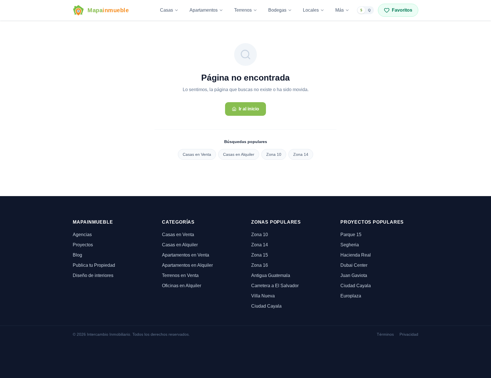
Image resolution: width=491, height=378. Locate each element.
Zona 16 (259, 265)
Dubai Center (353, 265)
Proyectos (83, 244)
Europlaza (350, 295)
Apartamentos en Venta (185, 255)
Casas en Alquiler (238, 154)
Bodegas (277, 10)
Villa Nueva (263, 295)
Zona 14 (300, 154)
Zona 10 (273, 154)
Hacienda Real (355, 255)
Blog (77, 255)
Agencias (82, 234)
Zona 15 (259, 255)
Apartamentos (204, 10)
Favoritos (402, 10)
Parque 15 (350, 234)
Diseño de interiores (93, 275)
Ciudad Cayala (266, 306)
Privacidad (409, 334)
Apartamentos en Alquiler (187, 265)
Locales (311, 10)
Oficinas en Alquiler (181, 285)
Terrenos (243, 10)
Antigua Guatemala (270, 275)
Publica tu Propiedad (94, 265)
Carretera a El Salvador (275, 285)
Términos (385, 334)
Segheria (349, 244)
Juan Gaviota (353, 275)
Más (339, 10)
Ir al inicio (249, 108)
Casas (166, 10)
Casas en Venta (197, 154)
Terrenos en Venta (180, 275)
